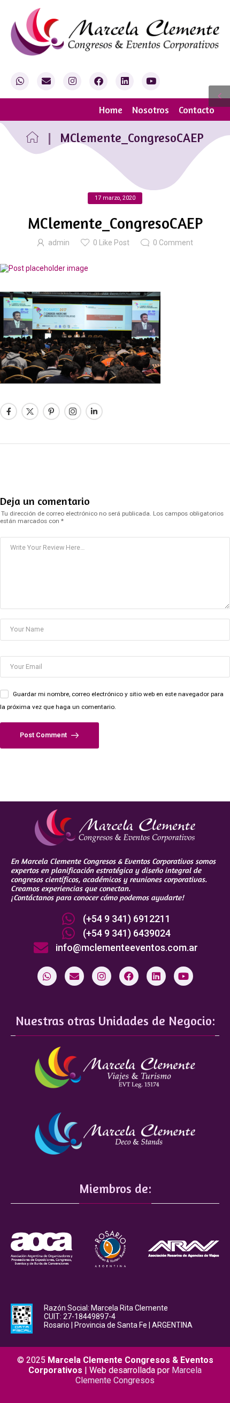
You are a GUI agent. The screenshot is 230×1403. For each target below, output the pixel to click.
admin (59, 242)
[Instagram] (72, 81)
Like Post (111, 242)
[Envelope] (46, 81)
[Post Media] (115, 268)
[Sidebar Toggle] (219, 96)
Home (110, 109)
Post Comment (44, 735)
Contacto (196, 109)
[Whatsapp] (20, 81)
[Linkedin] (125, 81)
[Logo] (115, 32)
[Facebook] (98, 81)
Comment (173, 242)
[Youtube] (151, 81)
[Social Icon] (8, 411)
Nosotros (150, 109)
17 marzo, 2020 (115, 197)
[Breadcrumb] (32, 137)
